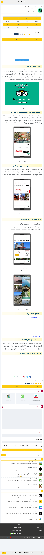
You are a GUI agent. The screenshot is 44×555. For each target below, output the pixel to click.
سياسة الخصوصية (17, 525)
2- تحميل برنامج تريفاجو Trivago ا (36, 336)
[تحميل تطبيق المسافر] (36, 399)
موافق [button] (4, 553)
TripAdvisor (27, 21)
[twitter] (26, 377)
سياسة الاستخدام (17, 527)
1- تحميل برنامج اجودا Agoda (36, 317)
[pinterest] (23, 377)
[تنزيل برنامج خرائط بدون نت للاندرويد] (22, 399)
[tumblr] (17, 377)
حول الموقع (39, 527)
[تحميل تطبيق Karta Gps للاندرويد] (9, 399)
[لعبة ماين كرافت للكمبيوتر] (22, 474)
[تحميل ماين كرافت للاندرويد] (22, 463)
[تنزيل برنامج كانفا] (22, 507)
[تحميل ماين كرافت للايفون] (22, 486)
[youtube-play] (10, 537)
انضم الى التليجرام (21, 60)
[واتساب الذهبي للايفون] (22, 480)
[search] (2, 2)
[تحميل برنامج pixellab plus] (22, 469)
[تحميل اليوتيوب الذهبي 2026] (22, 501)
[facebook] (29, 377)
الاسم (40, 432)
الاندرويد (36, 6)
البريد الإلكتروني (38, 439)
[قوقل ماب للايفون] (22, 519)
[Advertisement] (22, 51)
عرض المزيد (9, 553)
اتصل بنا (40, 530)
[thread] (2, 537)
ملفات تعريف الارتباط (16, 530)
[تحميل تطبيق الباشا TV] (22, 495)
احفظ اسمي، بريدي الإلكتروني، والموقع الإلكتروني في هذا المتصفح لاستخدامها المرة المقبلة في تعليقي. (23, 445)
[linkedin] (20, 377)
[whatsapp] (14, 377)
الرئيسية (39, 6)
